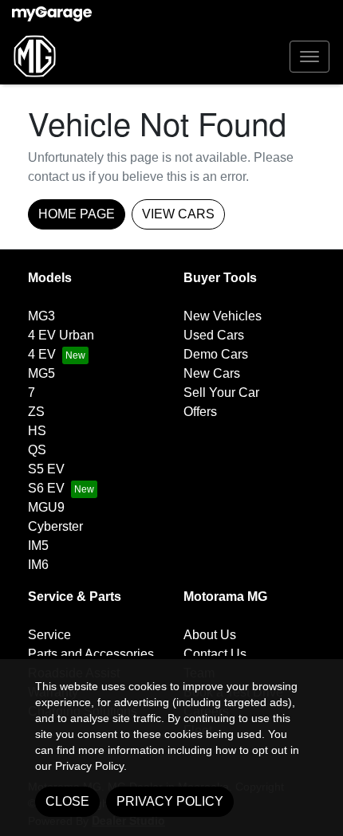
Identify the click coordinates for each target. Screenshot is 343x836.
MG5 (41, 373)
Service (49, 635)
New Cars (211, 373)
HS (37, 431)
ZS (36, 411)
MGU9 (46, 507)
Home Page (76, 214)
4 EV (42, 354)
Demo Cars (215, 354)
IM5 (38, 545)
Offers (200, 411)
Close (67, 801)
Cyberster (55, 526)
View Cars (178, 214)
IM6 (38, 564)
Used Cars (213, 335)
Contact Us (214, 654)
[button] (309, 57)
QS (37, 450)
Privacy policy (169, 801)
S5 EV (46, 469)
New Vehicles (222, 316)
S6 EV (46, 488)
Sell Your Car (221, 392)
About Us (209, 635)
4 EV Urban (61, 335)
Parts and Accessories (91, 654)
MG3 (41, 316)
